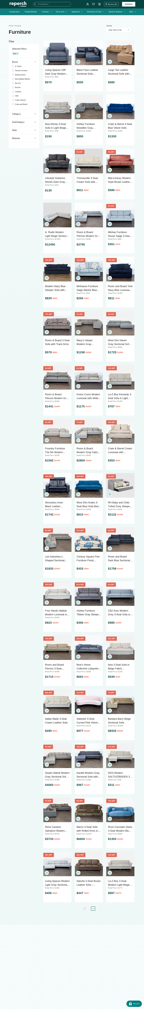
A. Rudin (18, 66)
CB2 (16, 96)
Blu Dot (18, 83)
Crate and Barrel (21, 104)
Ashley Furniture (21, 70)
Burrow (17, 87)
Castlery (18, 91)
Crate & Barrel (20, 100)
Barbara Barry (20, 74)
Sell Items (129, 4)
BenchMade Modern (22, 79)
